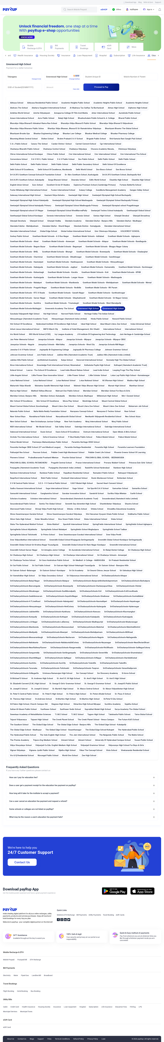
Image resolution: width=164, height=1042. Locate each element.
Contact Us (22, 862)
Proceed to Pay (101, 87)
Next (156, 32)
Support (158, 2)
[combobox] (81, 9)
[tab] (32, 47)
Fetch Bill (76, 89)
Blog (140, 2)
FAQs (49, 1039)
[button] (82, 777)
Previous (8, 32)
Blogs (32, 1039)
